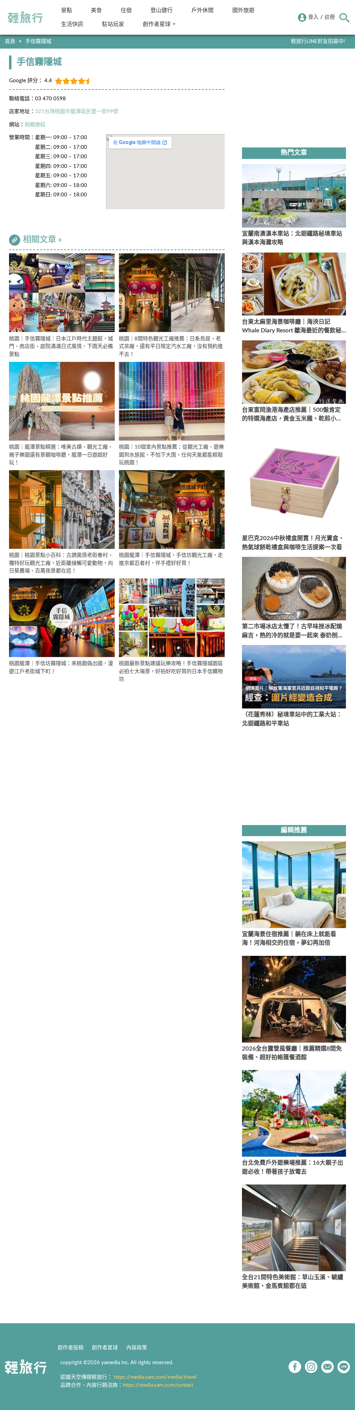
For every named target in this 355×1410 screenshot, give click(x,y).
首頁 (10, 41)
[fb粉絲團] (294, 1366)
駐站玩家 (113, 24)
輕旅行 (25, 17)
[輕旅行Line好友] (343, 1366)
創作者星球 (157, 24)
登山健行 (161, 10)
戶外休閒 (202, 10)
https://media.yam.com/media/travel (155, 1377)
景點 (66, 10)
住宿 (126, 10)
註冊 (329, 17)
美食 (96, 10)
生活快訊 (72, 24)
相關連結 (35, 124)
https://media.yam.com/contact (158, 1385)
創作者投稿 (71, 1347)
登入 (313, 17)
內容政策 (136, 1347)
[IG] (311, 1366)
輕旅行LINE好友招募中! (318, 41)
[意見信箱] (327, 1366)
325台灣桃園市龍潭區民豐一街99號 (76, 111)
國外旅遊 (243, 10)
